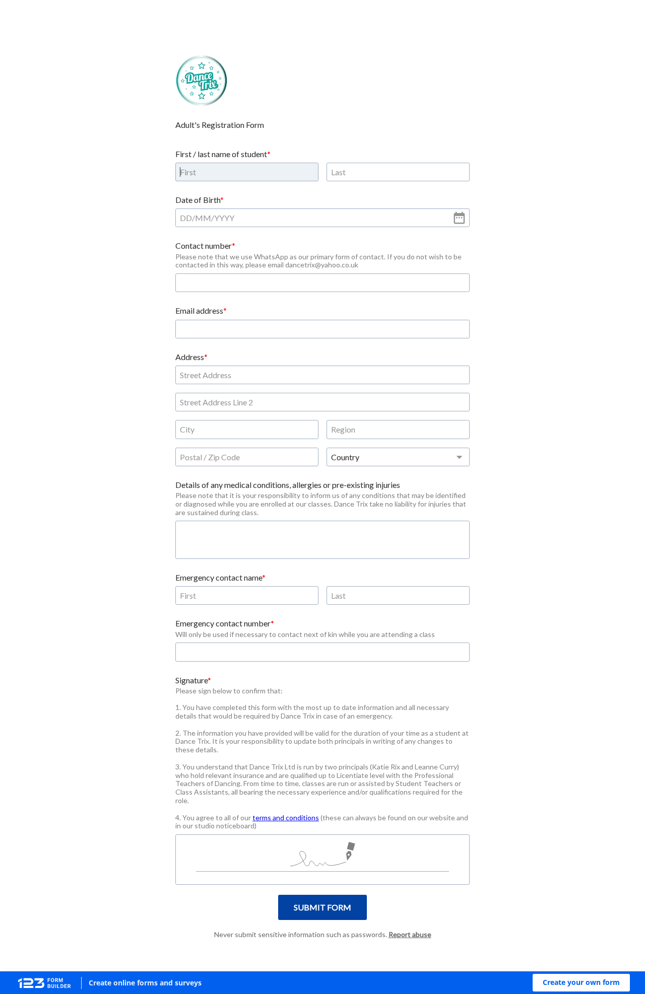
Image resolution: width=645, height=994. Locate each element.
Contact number (203, 245)
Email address (199, 310)
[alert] (322, 217)
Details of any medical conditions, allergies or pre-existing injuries (287, 484)
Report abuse (410, 934)
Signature (191, 680)
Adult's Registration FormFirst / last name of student (221, 139)
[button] (581, 982)
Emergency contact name (218, 577)
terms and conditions (285, 817)
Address (189, 357)
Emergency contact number (223, 623)
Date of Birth (197, 199)
